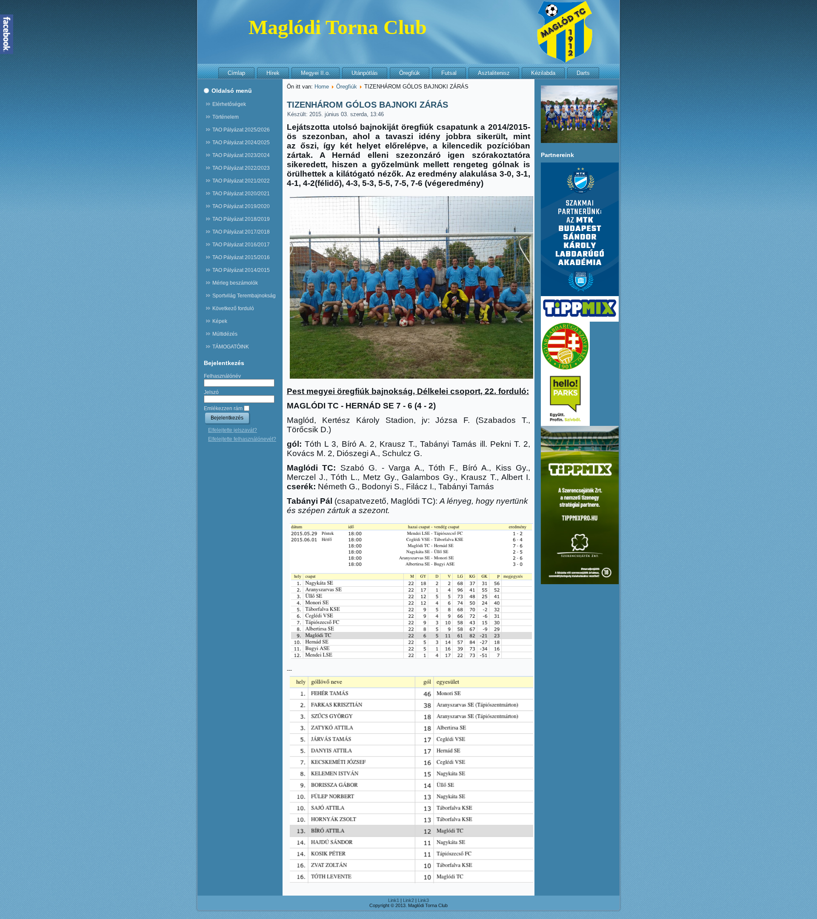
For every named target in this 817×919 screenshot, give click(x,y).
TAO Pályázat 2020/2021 (241, 194)
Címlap (236, 73)
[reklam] (580, 320)
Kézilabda (543, 73)
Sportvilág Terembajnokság (244, 296)
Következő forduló (233, 308)
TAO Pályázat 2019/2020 (241, 206)
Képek (219, 321)
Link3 (423, 900)
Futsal (449, 73)
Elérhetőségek (229, 104)
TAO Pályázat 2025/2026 (241, 130)
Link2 (408, 900)
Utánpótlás (364, 73)
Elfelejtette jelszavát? (232, 430)
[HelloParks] (565, 424)
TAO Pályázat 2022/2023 (241, 168)
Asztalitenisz (494, 73)
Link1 (393, 900)
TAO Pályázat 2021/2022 (241, 181)
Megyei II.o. (315, 73)
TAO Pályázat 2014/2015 (241, 270)
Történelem (225, 117)
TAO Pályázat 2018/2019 (241, 219)
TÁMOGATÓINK (230, 347)
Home (321, 86)
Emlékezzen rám (223, 408)
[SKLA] (580, 294)
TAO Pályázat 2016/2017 (241, 245)
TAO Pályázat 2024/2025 (241, 143)
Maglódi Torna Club (338, 27)
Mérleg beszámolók (235, 283)
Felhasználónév (222, 376)
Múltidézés (224, 334)
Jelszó (211, 392)
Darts (583, 73)
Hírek (273, 73)
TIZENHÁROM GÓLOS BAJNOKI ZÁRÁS (367, 104)
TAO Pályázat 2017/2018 (241, 232)
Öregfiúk (409, 73)
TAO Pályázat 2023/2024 (241, 155)
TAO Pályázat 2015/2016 (241, 257)
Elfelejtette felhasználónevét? (242, 439)
